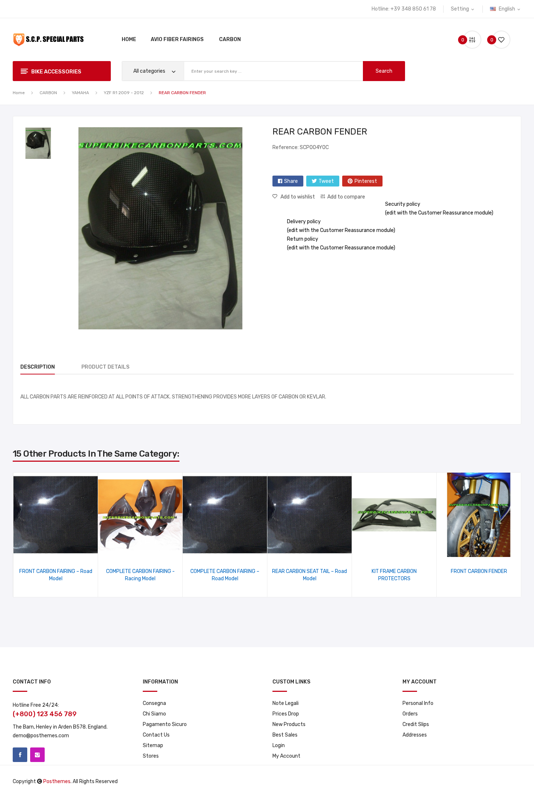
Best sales (285, 735)
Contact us (156, 735)
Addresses (414, 735)
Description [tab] (37, 367)
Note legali (285, 703)
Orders (410, 714)
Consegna (154, 703)
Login (278, 745)
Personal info (417, 703)
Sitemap (153, 745)
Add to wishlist (297, 197)
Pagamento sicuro (165, 724)
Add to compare (346, 197)
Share (291, 181)
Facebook (20, 754)
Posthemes (56, 781)
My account (286, 756)
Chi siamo (154, 714)
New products (289, 724)
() (492, 40)
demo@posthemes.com (41, 736)
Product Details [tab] (105, 367)
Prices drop (285, 714)
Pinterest (366, 181)
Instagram (37, 754)
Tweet (326, 181)
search (384, 71)
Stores (151, 756)
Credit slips (415, 724)
